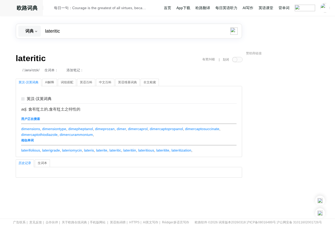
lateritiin (129, 150)
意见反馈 (35, 222)
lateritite (162, 150)
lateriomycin (72, 150)
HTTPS (134, 222)
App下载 (183, 8)
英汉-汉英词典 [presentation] (28, 82)
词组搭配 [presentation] (67, 82)
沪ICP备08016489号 (261, 222)
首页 (167, 8)
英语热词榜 (118, 222)
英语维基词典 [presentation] (127, 82)
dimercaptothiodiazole (39, 134)
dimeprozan (105, 129)
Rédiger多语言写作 (175, 222)
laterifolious (30, 150)
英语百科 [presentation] (86, 82)
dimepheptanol (80, 129)
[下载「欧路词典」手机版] (320, 201)
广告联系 (19, 222)
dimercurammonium (76, 134)
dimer (121, 129)
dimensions (30, 129)
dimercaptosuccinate (202, 129)
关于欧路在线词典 (74, 222)
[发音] (50, 8)
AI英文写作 (150, 222)
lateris (89, 150)
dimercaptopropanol (166, 129)
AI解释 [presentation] (49, 82)
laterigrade (51, 150)
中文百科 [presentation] (105, 82)
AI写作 (248, 8)
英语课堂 (266, 8)
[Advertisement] (285, 137)
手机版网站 (97, 222)
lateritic (115, 150)
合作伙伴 (52, 222)
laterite (101, 150)
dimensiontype (54, 129)
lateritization (181, 150)
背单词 (283, 8)
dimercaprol (138, 129)
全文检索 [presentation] (149, 82)
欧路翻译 (203, 8)
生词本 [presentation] (42, 163)
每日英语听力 (226, 8)
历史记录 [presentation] (25, 163)
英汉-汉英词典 (39, 99)
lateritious (146, 150)
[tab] (28, 82)
